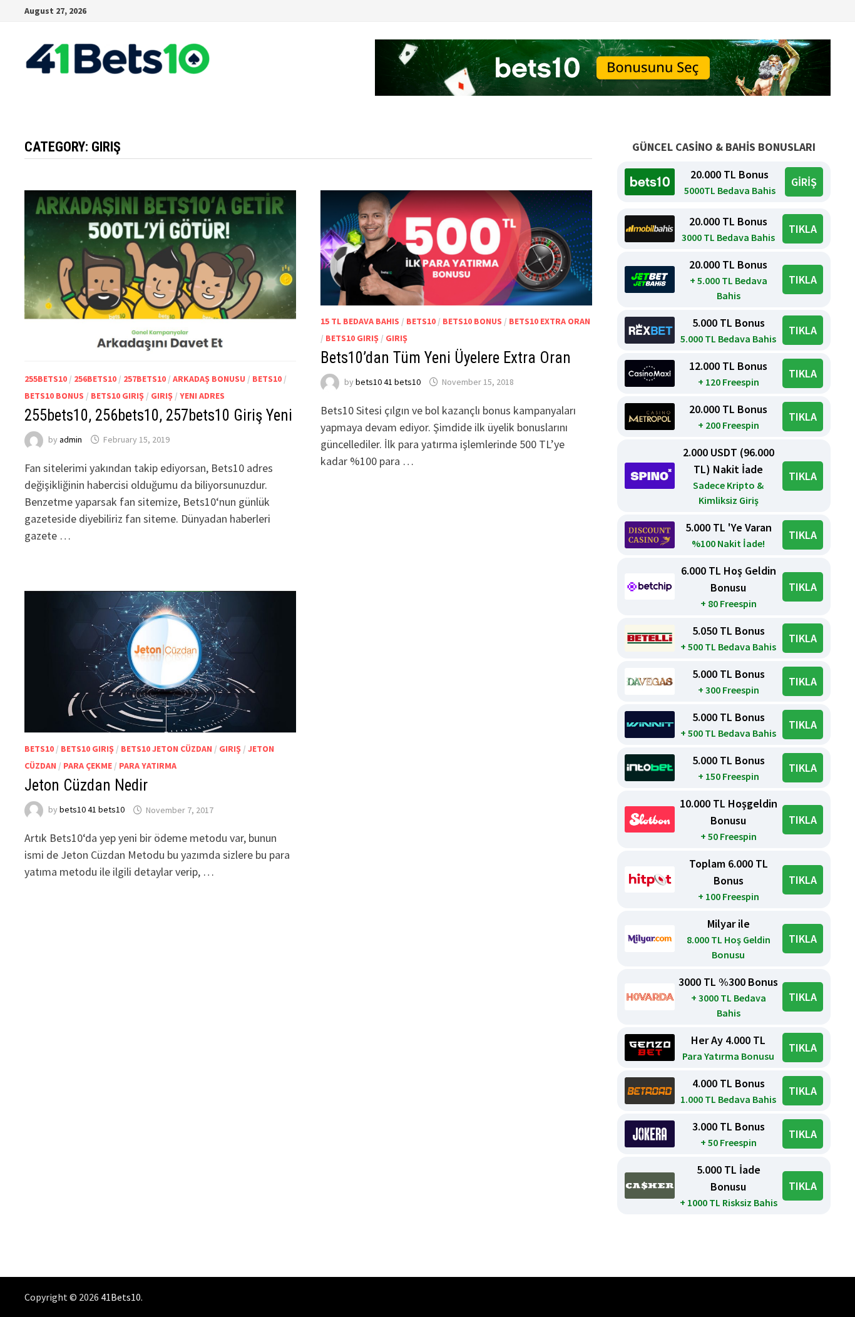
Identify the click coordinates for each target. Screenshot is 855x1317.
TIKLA (803, 229)
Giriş (162, 395)
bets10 (267, 378)
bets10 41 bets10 (388, 381)
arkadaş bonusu (209, 378)
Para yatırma (148, 765)
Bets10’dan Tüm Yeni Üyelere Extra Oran (445, 358)
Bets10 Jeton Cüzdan (166, 748)
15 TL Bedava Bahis (359, 321)
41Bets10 (121, 1297)
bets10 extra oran (549, 321)
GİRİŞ (804, 182)
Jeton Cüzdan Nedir (86, 785)
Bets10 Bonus (54, 395)
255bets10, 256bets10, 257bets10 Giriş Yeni (158, 415)
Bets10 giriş (117, 395)
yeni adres (202, 395)
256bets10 (95, 378)
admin (70, 439)
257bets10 (144, 378)
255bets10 (45, 378)
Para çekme (87, 765)
